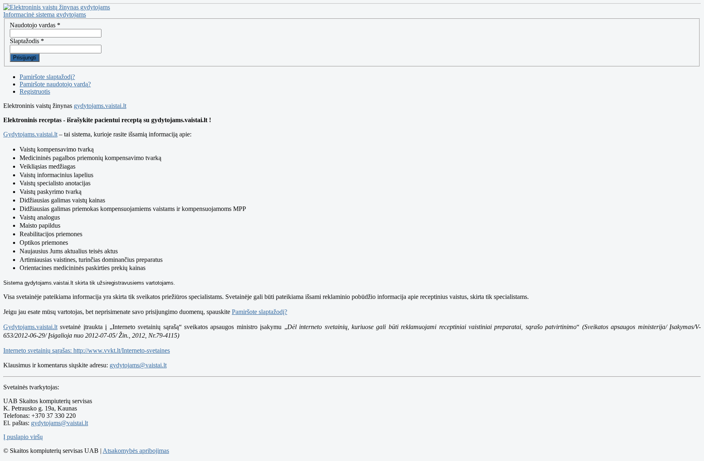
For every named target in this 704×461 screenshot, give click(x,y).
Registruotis (35, 91)
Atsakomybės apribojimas (136, 450)
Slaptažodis (27, 40)
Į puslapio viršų (23, 436)
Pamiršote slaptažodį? (47, 76)
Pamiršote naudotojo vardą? (55, 84)
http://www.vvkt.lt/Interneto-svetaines (121, 350)
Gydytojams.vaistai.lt (30, 134)
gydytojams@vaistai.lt (138, 365)
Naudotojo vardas (35, 25)
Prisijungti (24, 58)
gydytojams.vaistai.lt (100, 105)
